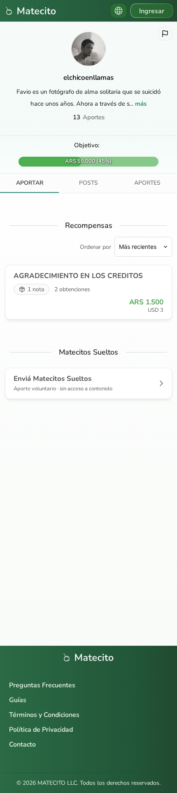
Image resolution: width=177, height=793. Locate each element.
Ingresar (151, 11)
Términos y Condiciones (44, 714)
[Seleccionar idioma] (118, 11)
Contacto (22, 744)
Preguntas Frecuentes (42, 685)
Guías (17, 700)
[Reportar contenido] (165, 34)
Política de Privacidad (41, 729)
